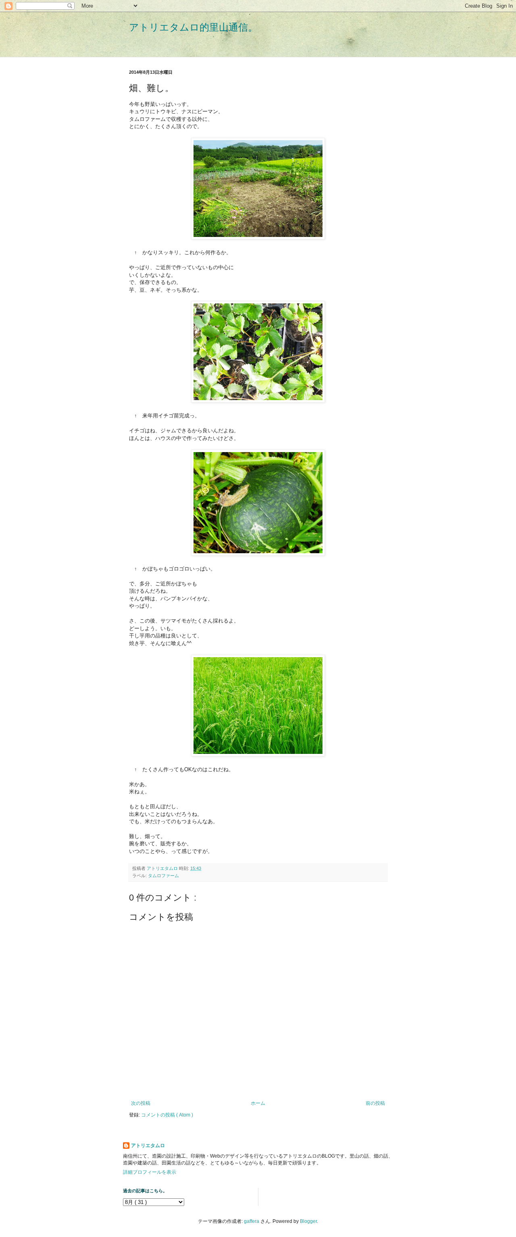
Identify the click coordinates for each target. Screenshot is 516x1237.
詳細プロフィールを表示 (149, 1172)
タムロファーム (163, 875)
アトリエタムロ (148, 1145)
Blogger (308, 1221)
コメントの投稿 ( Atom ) (167, 1115)
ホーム (258, 1103)
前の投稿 (375, 1103)
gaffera (251, 1221)
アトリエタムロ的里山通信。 (193, 27)
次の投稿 (140, 1103)
